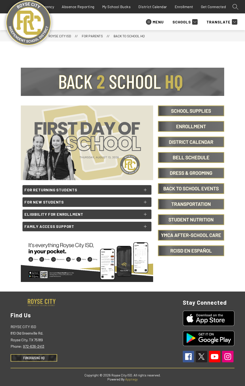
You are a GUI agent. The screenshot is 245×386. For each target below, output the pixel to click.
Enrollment (184, 6)
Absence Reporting (78, 6)
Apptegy (131, 379)
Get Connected (213, 6)
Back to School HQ (129, 36)
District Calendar (152, 6)
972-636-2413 (33, 346)
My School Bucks (116, 6)
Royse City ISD (60, 36)
